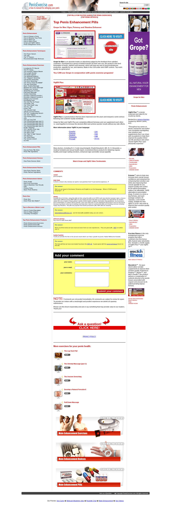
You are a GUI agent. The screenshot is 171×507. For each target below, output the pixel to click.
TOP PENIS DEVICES (89, 17)
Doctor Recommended (135, 298)
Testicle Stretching (30, 94)
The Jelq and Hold (30, 110)
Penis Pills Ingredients (31, 151)
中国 (96, 134)
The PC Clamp (28, 70)
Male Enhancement (106, 501)
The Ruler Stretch (29, 131)
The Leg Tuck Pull (30, 119)
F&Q (129, 302)
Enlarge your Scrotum (31, 89)
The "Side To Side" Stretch (32, 134)
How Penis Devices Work (32, 161)
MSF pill (89, 244)
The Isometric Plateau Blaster (33, 71)
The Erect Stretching (30, 81)
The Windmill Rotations (31, 76)
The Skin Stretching (30, 84)
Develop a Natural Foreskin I (33, 95)
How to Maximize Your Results (34, 185)
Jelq (25, 118)
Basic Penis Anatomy (30, 190)
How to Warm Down (30, 41)
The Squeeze (28, 135)
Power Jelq (27, 108)
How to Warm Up (29, 39)
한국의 (96, 139)
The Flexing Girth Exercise (32, 116)
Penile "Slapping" (29, 127)
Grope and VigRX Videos (32, 43)
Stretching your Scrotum (32, 91)
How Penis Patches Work (32, 170)
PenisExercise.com (129, 493)
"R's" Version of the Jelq (31, 129)
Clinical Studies (134, 160)
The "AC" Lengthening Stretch (33, 113)
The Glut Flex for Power (31, 102)
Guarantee (132, 168)
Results (131, 158)
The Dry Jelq (28, 107)
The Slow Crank (29, 132)
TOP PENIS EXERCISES (102, 15)
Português (73, 137)
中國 (96, 136)
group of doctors (143, 119)
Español (72, 131)
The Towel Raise (29, 137)
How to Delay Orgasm (31, 212)
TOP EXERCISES (73, 12)
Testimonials (133, 162)
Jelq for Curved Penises (31, 111)
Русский (72, 139)
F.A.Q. (64, 12)
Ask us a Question (106, 493)
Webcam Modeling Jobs (75, 501)
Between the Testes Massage (33, 87)
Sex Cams (60, 501)
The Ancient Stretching (31, 79)
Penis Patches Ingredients (32, 172)
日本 (96, 132)
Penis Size (27, 199)
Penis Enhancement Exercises (34, 223)
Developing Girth (29, 100)
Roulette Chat (91, 501)
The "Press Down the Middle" (33, 82)
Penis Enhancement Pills (32, 224)
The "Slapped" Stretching (32, 78)
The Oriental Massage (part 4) (33, 126)
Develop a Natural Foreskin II (33, 97)
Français (72, 133)
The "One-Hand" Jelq (31, 105)
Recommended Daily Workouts (34, 59)
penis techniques (112, 244)
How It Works (133, 220)
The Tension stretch (30, 139)
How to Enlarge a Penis (31, 36)
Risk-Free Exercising (31, 183)
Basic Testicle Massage (31, 86)
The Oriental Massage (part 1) (33, 121)
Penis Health (28, 182)
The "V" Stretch (29, 57)
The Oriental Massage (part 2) (33, 123)
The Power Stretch (30, 54)
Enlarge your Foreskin (31, 99)
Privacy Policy (28, 188)
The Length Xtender (30, 73)
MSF (115, 227)
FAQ (25, 186)
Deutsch (72, 135)
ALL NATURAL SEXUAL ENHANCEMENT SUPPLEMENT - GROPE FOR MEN (107, 12)
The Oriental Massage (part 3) (33, 124)
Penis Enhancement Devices (33, 226)
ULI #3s (26, 140)
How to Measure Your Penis (33, 38)
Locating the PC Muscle (31, 68)
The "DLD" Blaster (30, 115)
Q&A (130, 166)
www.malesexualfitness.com (63, 213)
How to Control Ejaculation (32, 210)
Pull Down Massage (30, 92)
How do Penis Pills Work (32, 150)
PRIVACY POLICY (89, 336)
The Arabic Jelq (29, 103)
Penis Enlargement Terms (32, 44)
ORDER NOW (134, 170)
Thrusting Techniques (31, 213)
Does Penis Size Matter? (32, 201)
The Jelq (26, 55)
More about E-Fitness (135, 259)
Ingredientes (133, 164)
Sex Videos (119, 501)
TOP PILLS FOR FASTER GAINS (80, 15)
